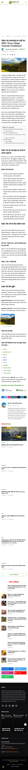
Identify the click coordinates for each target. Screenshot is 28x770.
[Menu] (2, 2)
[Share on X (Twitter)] (10, 54)
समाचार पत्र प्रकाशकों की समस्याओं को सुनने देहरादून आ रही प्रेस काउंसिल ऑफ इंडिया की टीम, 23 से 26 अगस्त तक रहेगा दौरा (17, 587)
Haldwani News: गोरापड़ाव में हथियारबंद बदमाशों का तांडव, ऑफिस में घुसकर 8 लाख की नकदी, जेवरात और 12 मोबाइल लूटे (17, 603)
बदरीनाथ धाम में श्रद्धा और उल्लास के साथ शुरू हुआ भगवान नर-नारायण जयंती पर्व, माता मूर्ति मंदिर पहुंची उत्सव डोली (16, 644)
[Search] (26, 2)
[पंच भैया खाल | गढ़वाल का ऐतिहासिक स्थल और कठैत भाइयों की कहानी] (14, 505)
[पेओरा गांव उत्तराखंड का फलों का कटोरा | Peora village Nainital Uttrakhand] (14, 65)
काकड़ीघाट (5, 365)
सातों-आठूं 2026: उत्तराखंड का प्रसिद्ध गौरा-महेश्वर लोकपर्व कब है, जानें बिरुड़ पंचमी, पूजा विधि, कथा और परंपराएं (17, 635)
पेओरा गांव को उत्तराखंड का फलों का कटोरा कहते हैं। (13, 129)
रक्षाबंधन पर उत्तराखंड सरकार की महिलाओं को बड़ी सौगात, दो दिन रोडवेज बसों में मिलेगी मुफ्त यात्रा (16, 611)
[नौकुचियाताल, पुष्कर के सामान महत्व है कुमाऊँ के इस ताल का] (14, 434)
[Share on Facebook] (8, 54)
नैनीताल (5, 349)
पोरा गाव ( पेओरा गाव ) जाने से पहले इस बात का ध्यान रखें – (15, 135)
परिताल (4, 362)
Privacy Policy (20, 764)
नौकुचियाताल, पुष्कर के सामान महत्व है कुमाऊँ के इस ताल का (12, 445)
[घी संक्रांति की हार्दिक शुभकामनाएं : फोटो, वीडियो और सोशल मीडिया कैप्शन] (3, 652)
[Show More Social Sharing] (17, 54)
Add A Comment (14, 574)
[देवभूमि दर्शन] (14, 2)
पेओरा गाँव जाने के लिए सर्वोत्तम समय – (10, 133)
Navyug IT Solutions (14, 761)
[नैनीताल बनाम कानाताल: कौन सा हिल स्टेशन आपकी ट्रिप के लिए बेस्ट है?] (14, 554)
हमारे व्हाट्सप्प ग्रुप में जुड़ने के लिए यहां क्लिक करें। (12, 385)
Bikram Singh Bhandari (12, 49)
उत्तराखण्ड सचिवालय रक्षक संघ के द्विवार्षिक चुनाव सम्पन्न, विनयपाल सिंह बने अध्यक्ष (16, 627)
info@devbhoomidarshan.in (12, 751)
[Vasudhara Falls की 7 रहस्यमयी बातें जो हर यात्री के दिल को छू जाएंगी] (14, 456)
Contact (13, 764)
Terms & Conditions (15, 766)
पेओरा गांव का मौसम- (9, 141)
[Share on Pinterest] (12, 54)
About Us (8, 764)
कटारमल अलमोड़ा (7, 370)
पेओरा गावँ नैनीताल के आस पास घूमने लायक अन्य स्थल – (15, 144)
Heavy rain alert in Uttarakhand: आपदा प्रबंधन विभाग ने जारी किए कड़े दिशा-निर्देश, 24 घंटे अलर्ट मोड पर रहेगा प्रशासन (16, 660)
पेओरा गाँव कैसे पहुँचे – (7, 139)
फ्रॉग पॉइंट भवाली (7, 352)
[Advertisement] (14, 20)
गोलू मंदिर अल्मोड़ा (7, 368)
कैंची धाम (5, 355)
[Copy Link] (15, 54)
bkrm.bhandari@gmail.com (10, 748)
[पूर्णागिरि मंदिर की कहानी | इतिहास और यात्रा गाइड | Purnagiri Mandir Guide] (14, 481)
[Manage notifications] (3, 767)
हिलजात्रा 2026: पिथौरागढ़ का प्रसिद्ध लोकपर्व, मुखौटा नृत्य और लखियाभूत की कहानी (16, 595)
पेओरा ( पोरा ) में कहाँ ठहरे (10, 138)
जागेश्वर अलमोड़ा (6, 373)
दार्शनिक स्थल (22, 49)
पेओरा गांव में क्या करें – (9, 131)
